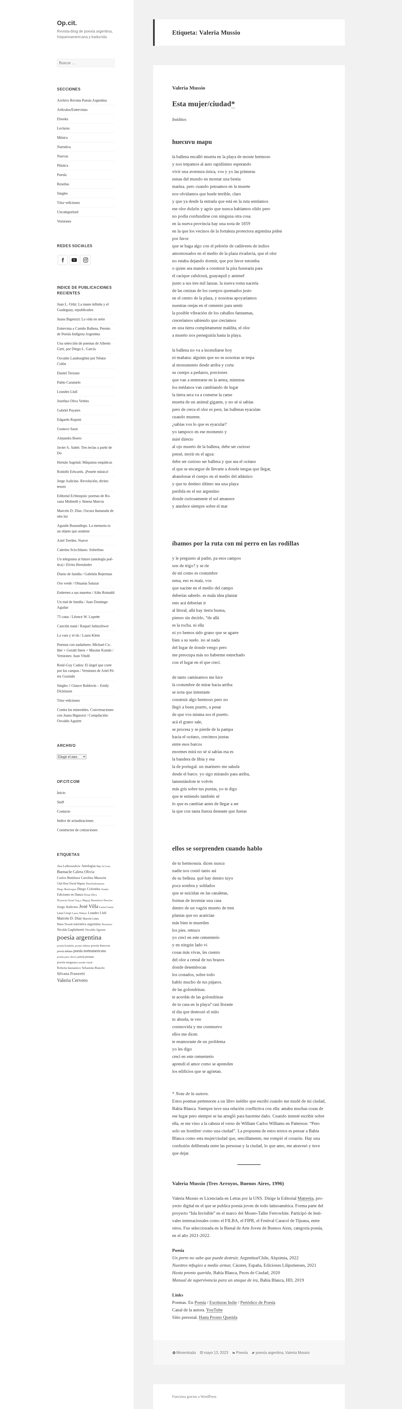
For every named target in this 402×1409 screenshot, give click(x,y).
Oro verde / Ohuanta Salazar (78, 583)
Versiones (64, 221)
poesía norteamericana (89, 951)
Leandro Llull (67, 392)
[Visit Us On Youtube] (74, 260)
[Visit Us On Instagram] (85, 260)
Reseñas (63, 184)
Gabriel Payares (68, 410)
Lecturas (63, 128)
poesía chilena (82, 945)
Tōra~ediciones (68, 203)
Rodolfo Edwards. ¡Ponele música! (82, 472)
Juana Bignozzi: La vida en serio (81, 319)
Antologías (88, 866)
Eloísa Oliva (90, 895)
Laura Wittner (79, 913)
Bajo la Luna (103, 866)
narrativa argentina (87, 924)
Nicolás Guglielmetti (70, 929)
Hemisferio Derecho (102, 900)
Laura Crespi (64, 913)
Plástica (62, 165)
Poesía (62, 175)
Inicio (61, 793)
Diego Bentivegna (66, 889)
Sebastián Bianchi (93, 968)
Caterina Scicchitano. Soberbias (80, 550)
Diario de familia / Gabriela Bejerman (84, 574)
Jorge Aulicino (67, 907)
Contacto (63, 811)
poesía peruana (85, 956)
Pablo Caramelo (68, 382)
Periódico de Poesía (257, 1302)
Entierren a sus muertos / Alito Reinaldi (85, 593)
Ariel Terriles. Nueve (72, 540)
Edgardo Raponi (69, 420)
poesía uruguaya (67, 962)
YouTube (214, 1309)
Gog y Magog (82, 900)
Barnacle (64, 871)
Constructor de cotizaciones (77, 830)
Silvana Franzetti (71, 973)
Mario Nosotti (65, 924)
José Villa (88, 906)
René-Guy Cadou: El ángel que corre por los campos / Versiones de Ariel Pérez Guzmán (85, 670)
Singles (62, 193)
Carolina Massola (93, 878)
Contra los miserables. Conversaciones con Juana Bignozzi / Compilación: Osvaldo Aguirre (85, 715)
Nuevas (62, 156)
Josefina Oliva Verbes (73, 401)
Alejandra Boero (69, 438)
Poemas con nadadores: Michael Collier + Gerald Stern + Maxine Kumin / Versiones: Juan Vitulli (85, 650)
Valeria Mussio (188, 88)
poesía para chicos (67, 956)
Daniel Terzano (68, 373)
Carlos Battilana (68, 878)
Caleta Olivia (83, 872)
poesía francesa (100, 945)
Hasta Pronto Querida (218, 1317)
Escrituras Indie (223, 1302)
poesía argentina (79, 937)
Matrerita (305, 1198)
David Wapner (77, 883)
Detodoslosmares (95, 883)
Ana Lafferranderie (68, 866)
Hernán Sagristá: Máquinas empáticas (84, 462)
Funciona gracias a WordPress (194, 1397)
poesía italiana (64, 951)
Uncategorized (67, 212)
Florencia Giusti (65, 900)
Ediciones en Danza (70, 894)
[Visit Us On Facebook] (62, 260)
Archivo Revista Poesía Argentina (82, 100)
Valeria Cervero (72, 980)
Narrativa (64, 147)
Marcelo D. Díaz (69, 918)
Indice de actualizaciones (75, 821)
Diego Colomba (88, 889)
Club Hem (62, 883)
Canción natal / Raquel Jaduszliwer (83, 626)
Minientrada (186, 1353)
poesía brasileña (65, 945)
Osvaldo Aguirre (95, 929)
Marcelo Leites (91, 918)
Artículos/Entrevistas (72, 110)
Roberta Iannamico (69, 968)
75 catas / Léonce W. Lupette (78, 617)
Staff (60, 802)
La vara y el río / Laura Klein (78, 635)
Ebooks (62, 119)
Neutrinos (107, 924)
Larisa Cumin (106, 907)
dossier (105, 889)
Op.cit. (67, 23)
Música (62, 138)
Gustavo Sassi (67, 429)
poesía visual (85, 962)
